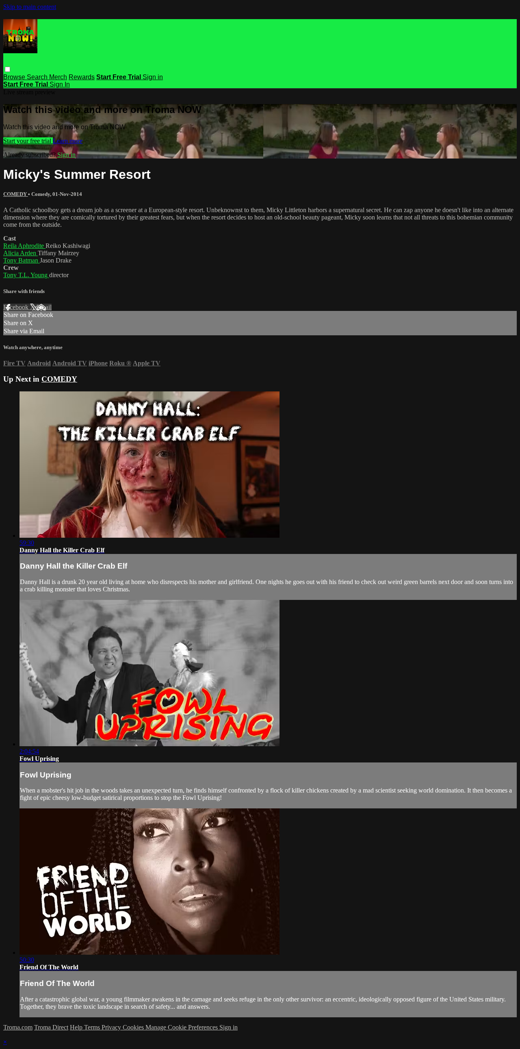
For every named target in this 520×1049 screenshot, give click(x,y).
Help (77, 1027)
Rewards (82, 77)
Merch (58, 77)
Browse (15, 77)
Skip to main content (29, 6)
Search (38, 77)
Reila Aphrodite (24, 245)
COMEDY (15, 194)
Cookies (134, 1027)
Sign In (60, 84)
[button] (7, 69)
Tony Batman (21, 260)
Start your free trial (28, 140)
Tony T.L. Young (26, 274)
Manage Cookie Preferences (182, 1027)
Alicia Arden (20, 253)
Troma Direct (51, 1027)
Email (44, 307)
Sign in (153, 77)
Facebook (16, 307)
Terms (93, 1027)
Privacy (112, 1027)
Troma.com (17, 1027)
